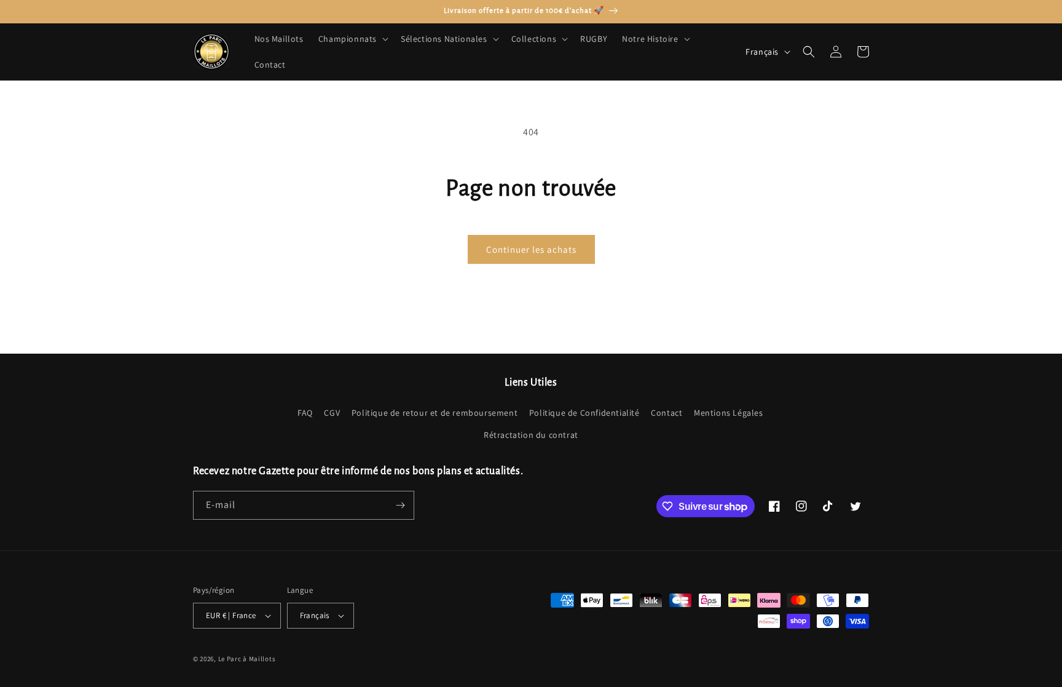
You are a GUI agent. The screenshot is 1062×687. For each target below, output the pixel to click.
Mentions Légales (728, 412)
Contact (666, 412)
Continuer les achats (531, 249)
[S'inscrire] (400, 505)
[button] (352, 39)
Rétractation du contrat (531, 434)
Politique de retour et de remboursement (434, 412)
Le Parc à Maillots (247, 658)
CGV (332, 412)
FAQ (305, 412)
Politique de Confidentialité (584, 412)
